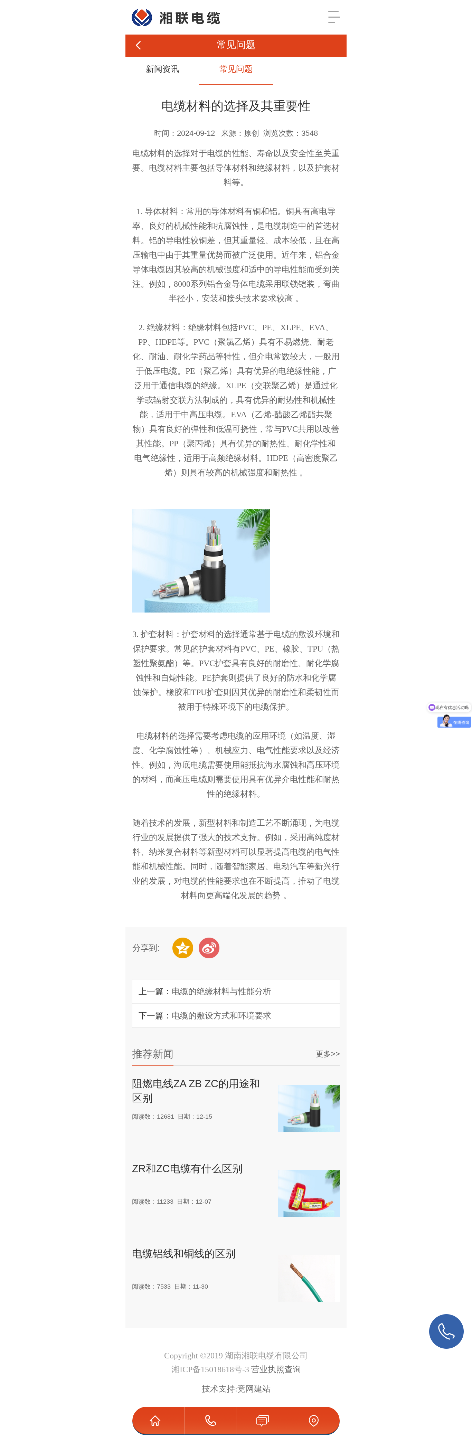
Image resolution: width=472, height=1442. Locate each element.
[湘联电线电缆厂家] (169, 8)
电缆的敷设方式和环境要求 (221, 1015)
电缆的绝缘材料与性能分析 (221, 991)
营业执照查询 (276, 1369)
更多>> (328, 1054)
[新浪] (209, 948)
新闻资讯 (162, 69)
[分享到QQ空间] (182, 948)
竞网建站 (254, 1388)
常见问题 (236, 69)
